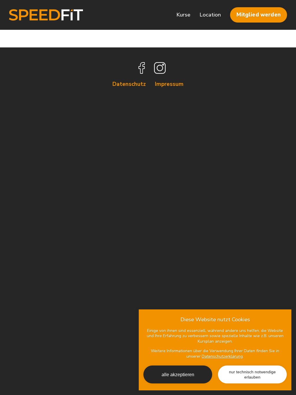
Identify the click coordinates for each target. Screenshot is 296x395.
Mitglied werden (258, 15)
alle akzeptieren (178, 374)
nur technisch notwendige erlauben (252, 374)
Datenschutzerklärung (222, 356)
